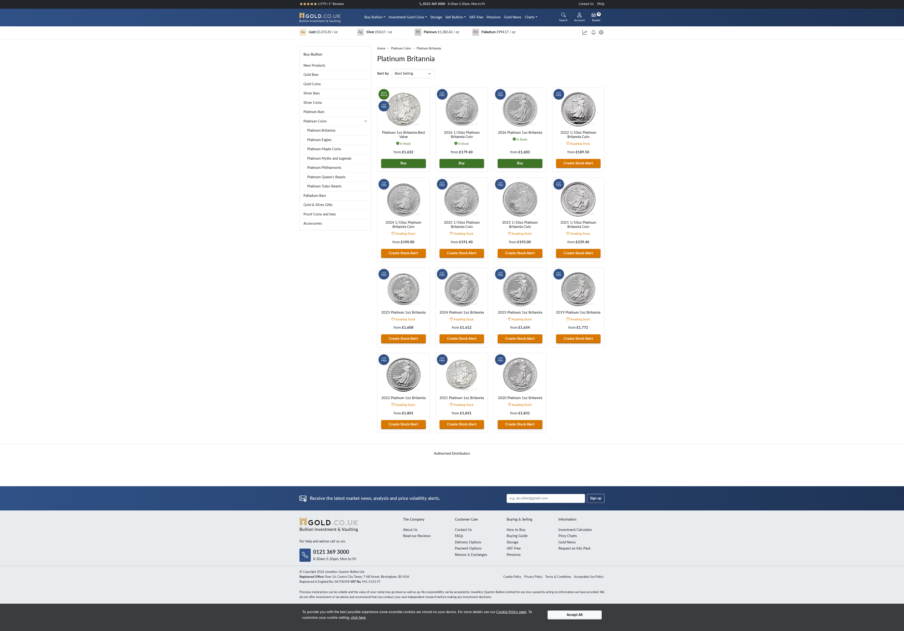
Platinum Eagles (319, 140)
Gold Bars (311, 75)
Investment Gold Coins (406, 17)
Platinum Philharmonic (324, 168)
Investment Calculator (575, 530)
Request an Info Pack (574, 548)
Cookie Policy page (511, 612)
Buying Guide (517, 536)
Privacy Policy (533, 576)
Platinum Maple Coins (324, 149)
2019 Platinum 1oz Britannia (578, 312)
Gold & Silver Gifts (318, 205)
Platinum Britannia (321, 130)
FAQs (601, 4)
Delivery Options (468, 542)
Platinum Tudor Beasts (324, 186)
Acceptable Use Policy (589, 576)
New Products (314, 65)
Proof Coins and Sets (319, 214)
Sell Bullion (454, 17)
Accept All (575, 615)
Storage (436, 17)
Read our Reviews (417, 536)
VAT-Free (476, 17)
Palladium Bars (314, 196)
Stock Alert (578, 163)
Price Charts (567, 536)
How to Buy (516, 530)
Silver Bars (311, 93)
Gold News (512, 17)
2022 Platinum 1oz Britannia (403, 398)
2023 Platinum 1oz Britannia (403, 312)
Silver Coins (312, 103)
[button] (365, 122)
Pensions (494, 17)
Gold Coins (312, 84)
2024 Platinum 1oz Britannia (462, 312)
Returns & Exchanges (471, 555)
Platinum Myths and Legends (329, 158)
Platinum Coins (401, 48)
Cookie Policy (512, 576)
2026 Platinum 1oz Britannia (520, 132)
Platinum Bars (314, 112)
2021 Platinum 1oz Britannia (462, 398)
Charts (530, 17)
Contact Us (586, 4)
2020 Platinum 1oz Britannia (520, 398)
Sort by (383, 73)
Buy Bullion (373, 17)
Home (381, 48)
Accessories (312, 223)
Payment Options (468, 548)
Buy (403, 163)
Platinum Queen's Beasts (326, 177)
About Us (410, 530)
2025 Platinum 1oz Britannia (520, 312)
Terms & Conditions (558, 576)
